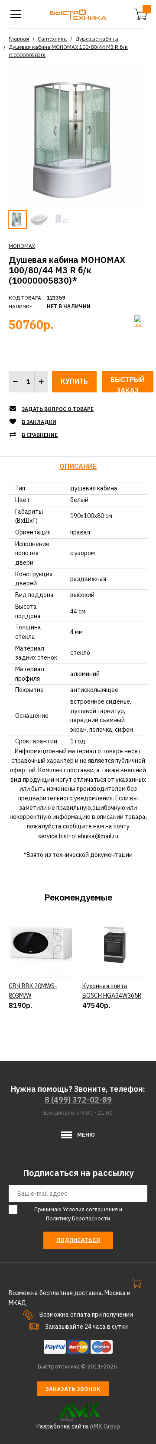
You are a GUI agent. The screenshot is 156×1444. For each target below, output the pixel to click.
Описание (78, 466)
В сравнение (40, 435)
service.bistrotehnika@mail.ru (78, 836)
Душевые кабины (96, 38)
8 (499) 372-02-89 (78, 1100)
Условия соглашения (90, 1209)
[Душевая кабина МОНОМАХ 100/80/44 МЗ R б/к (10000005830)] (78, 136)
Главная (19, 38)
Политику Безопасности (78, 1218)
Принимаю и (78, 1214)
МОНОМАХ (22, 246)
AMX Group (105, 1426)
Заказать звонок (73, 1389)
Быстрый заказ (127, 383)
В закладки (39, 422)
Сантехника (52, 38)
